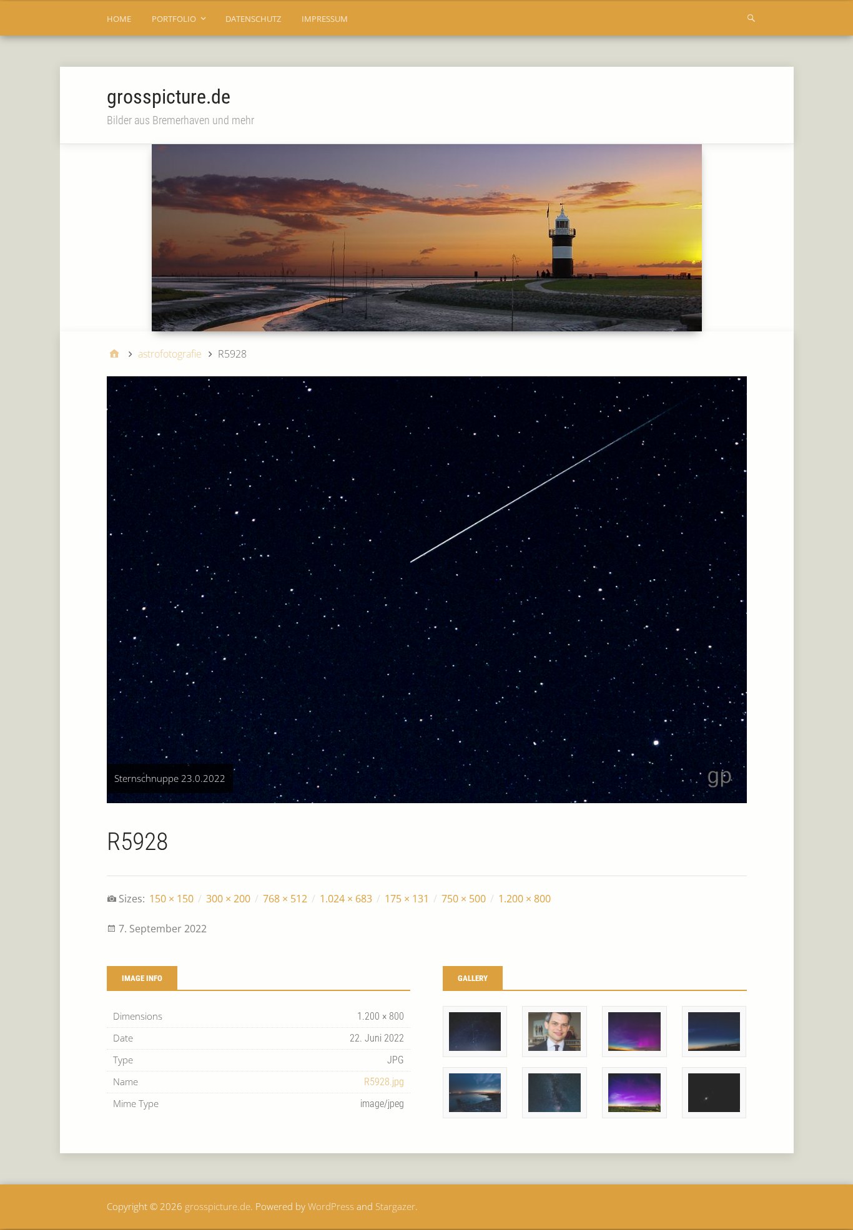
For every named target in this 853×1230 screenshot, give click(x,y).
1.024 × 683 (346, 898)
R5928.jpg (384, 1082)
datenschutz (253, 18)
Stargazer (395, 1206)
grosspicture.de (168, 97)
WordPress (331, 1206)
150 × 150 (171, 898)
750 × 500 (463, 898)
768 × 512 (285, 898)
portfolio (174, 18)
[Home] (114, 353)
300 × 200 (228, 898)
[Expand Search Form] (751, 17)
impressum (325, 18)
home (119, 18)
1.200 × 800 (524, 898)
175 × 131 (407, 898)
